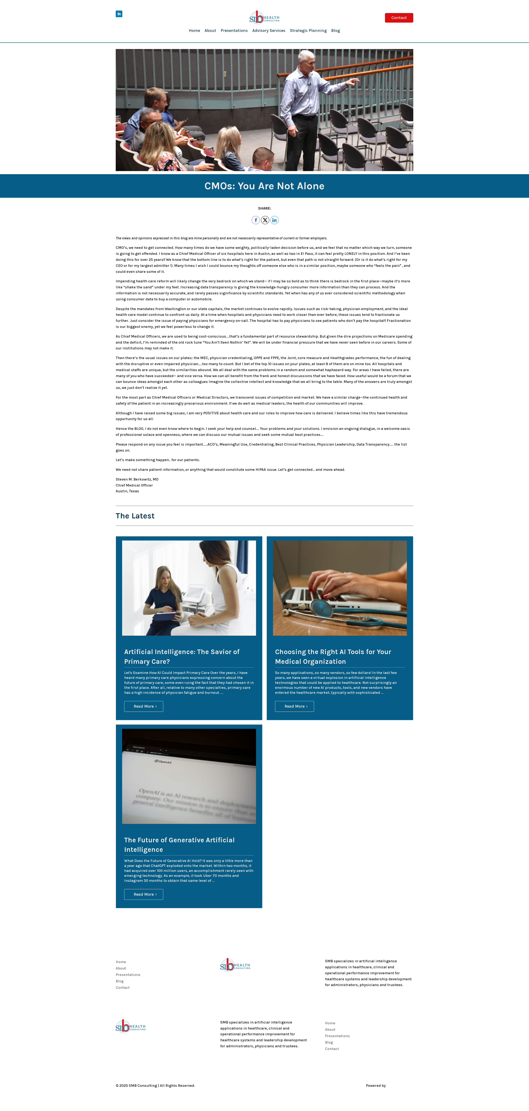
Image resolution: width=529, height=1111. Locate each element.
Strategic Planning (308, 30)
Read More (144, 706)
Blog (335, 30)
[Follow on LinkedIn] (119, 14)
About (210, 30)
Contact (399, 17)
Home (194, 30)
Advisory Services (268, 30)
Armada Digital (400, 1085)
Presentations (234, 30)
